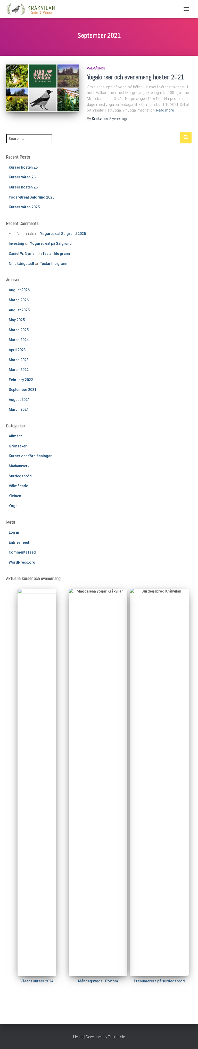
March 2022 (19, 370)
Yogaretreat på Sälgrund (51, 243)
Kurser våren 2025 (24, 207)
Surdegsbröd (20, 476)
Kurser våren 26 (22, 177)
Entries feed (19, 542)
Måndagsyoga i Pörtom (98, 981)
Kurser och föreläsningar (30, 456)
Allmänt (15, 436)
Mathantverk (19, 466)
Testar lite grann (56, 253)
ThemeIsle (116, 1037)
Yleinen (15, 496)
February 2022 (21, 380)
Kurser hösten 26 (23, 167)
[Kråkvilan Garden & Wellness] (32, 9)
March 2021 (19, 409)
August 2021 (19, 400)
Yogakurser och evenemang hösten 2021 (135, 77)
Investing (16, 243)
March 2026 (19, 300)
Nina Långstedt (21, 264)
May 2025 (17, 320)
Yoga (13, 506)
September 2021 (22, 390)
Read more (165, 110)
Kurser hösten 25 (23, 187)
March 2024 (19, 340)
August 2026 (19, 290)
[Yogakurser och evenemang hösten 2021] (42, 88)
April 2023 (17, 350)
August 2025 (19, 310)
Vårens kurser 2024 (36, 981)
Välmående (96, 68)
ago (118, 119)
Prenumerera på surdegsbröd (159, 981)
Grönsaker (18, 446)
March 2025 (19, 330)
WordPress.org (22, 562)
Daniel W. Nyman (23, 253)
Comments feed (22, 552)
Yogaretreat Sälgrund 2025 (31, 197)
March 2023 (19, 360)
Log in (14, 532)
